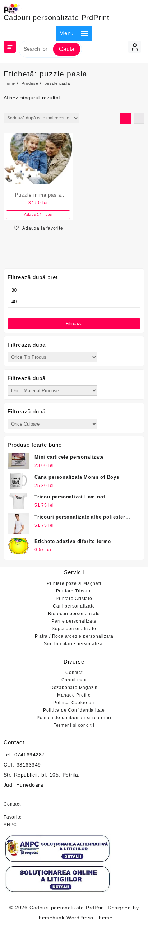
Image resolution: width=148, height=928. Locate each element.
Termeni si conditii (74, 725)
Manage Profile (74, 695)
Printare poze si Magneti (74, 583)
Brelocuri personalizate (74, 613)
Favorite (13, 817)
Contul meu (74, 680)
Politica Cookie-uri (73, 702)
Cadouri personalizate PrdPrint (57, 18)
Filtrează (74, 323)
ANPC (10, 824)
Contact (74, 672)
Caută (66, 49)
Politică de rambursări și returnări (74, 717)
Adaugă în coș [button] (38, 214)
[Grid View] (125, 118)
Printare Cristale (74, 598)
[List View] (139, 118)
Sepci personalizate (74, 628)
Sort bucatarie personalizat (74, 643)
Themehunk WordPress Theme (74, 917)
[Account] (134, 47)
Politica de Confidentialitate (74, 710)
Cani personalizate (74, 606)
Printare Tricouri (74, 591)
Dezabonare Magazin (74, 687)
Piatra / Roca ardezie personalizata (74, 636)
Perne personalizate (73, 621)
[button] (66, 33)
